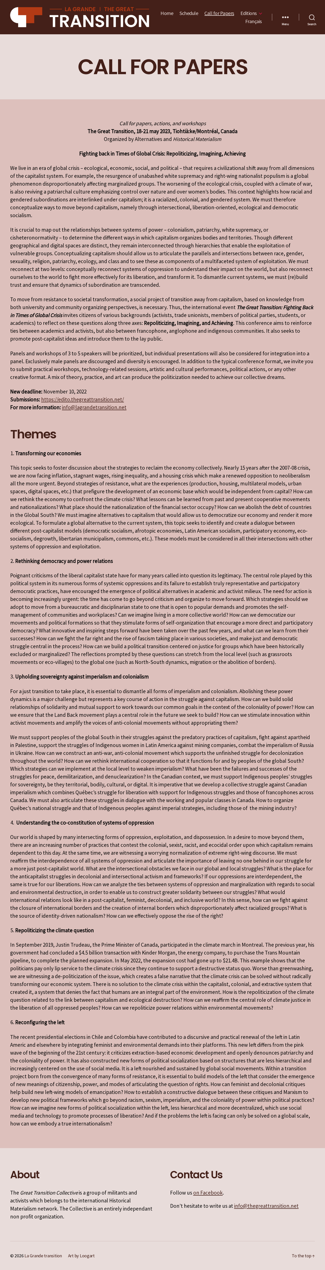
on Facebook (208, 1192)
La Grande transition (43, 1256)
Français (253, 21)
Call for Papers (219, 13)
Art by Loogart (81, 1256)
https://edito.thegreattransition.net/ (82, 399)
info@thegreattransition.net (266, 1205)
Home (166, 13)
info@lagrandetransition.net (94, 407)
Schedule (189, 13)
